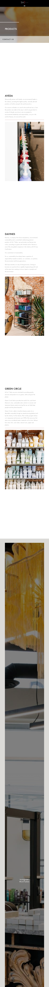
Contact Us (8, 39)
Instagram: (24, 880)
